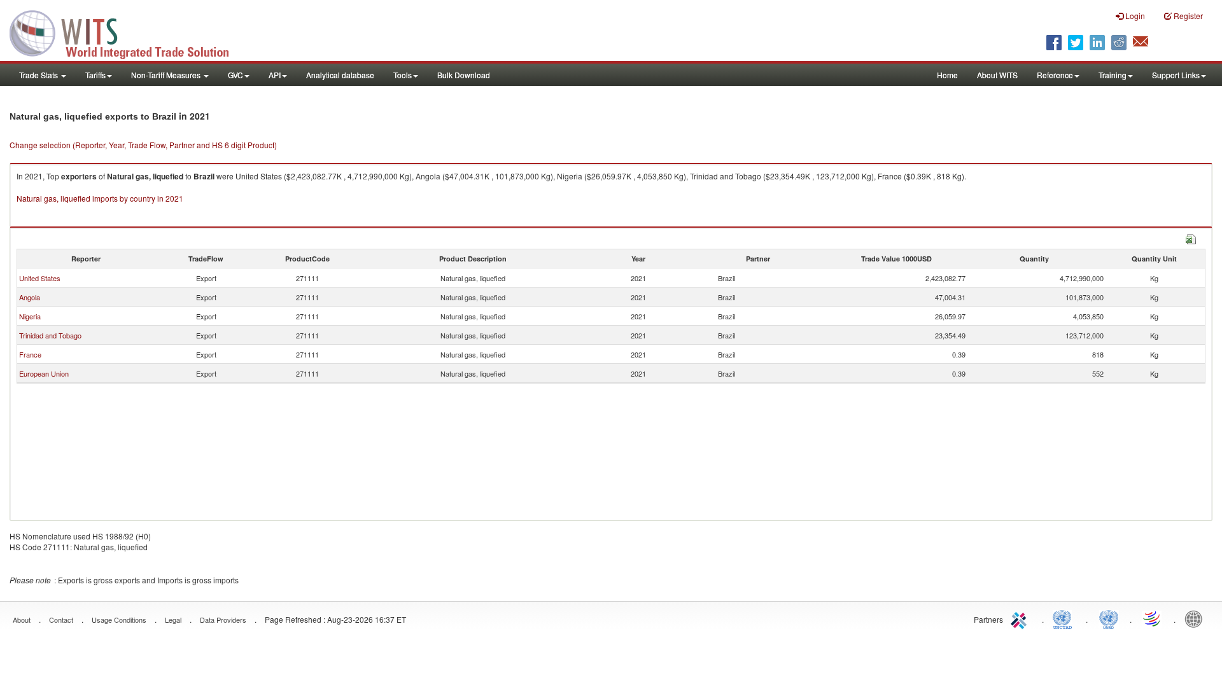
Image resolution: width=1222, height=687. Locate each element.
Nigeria (30, 316)
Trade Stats (39, 74)
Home (947, 74)
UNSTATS (1108, 618)
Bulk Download (463, 74)
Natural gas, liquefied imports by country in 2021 (100, 198)
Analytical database (340, 74)
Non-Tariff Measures (166, 74)
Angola (29, 297)
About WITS (997, 74)
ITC (1021, 618)
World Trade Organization (1152, 618)
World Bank (1196, 618)
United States (39, 278)
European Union (44, 373)
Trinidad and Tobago (50, 335)
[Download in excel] (1191, 237)
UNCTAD (1065, 618)
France (30, 354)
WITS (127, 32)
